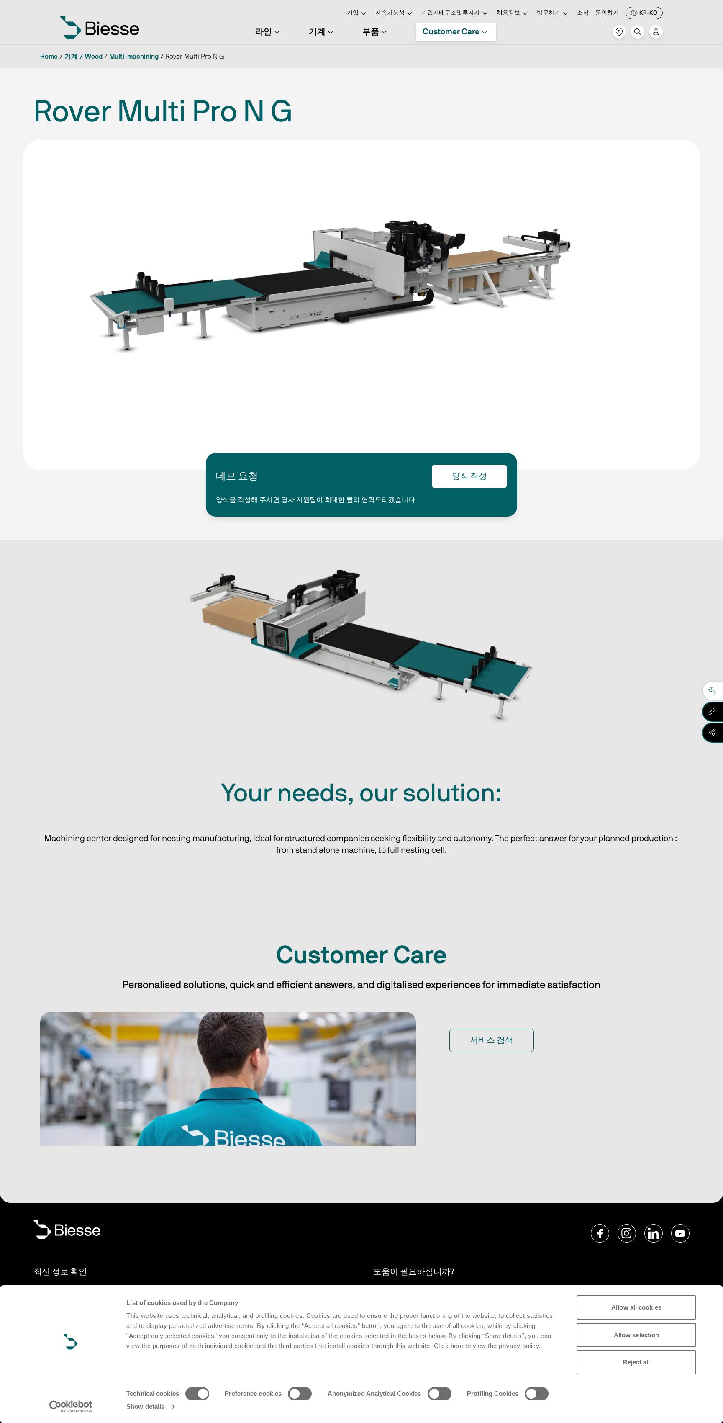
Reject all (636, 1362)
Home (49, 56)
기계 (317, 32)
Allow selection (636, 1334)
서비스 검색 (491, 1040)
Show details (145, 1406)
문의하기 (607, 13)
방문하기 (548, 13)
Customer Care (451, 32)
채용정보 (508, 13)
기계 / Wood (83, 56)
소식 (583, 13)
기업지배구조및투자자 (450, 13)
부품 (370, 32)
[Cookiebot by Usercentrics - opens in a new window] (71, 1406)
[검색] (637, 32)
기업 (353, 13)
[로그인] (656, 32)
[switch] (300, 1393)
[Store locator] (619, 32)
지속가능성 (390, 13)
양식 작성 (469, 476)
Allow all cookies (636, 1307)
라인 (263, 32)
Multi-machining (134, 56)
